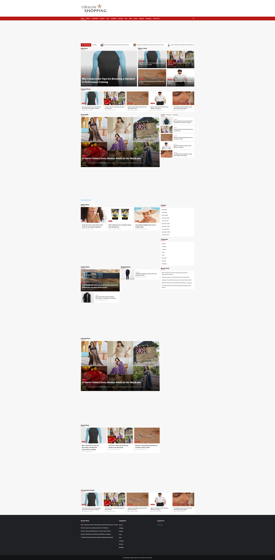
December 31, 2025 (103, 300)
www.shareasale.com (86, 200)
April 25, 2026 (146, 84)
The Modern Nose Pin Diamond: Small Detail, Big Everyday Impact (166, 44)
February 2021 (165, 234)
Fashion (102, 18)
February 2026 (165, 218)
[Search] (193, 18)
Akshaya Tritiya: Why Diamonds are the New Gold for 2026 (95, 44)
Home (82, 18)
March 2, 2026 (142, 276)
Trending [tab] (175, 115)
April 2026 (164, 212)
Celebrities (95, 18)
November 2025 (166, 226)
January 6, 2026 (89, 289)
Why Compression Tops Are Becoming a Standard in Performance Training (175, 273)
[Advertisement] (137, 31)
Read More (84, 165)
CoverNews (142, 557)
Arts (126, 18)
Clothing (141, 61)
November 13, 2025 (143, 228)
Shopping (148, 18)
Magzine (141, 18)
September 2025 (166, 232)
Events (135, 18)
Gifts (130, 18)
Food (107, 18)
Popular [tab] (168, 115)
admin (84, 84)
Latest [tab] (163, 115)
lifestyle (120, 18)
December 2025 (166, 223)
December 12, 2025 (116, 228)
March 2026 (165, 215)
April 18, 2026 (175, 84)
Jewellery (114, 18)
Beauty (88, 18)
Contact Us (156, 18)
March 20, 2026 (180, 110)
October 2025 (165, 229)
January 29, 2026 (89, 228)
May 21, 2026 (146, 66)
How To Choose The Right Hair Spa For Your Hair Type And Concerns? (119, 158)
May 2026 (164, 209)
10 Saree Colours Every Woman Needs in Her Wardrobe (175, 277)
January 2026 (165, 220)
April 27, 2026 (89, 84)
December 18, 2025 (90, 160)
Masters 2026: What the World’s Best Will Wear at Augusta (129, 44)
